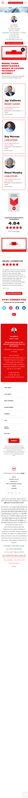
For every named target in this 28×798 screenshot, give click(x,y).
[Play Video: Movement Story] (14, 243)
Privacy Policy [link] (14, 479)
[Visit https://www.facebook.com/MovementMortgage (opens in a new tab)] (17, 308)
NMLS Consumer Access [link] (14, 483)
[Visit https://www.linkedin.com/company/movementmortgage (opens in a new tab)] (24, 308)
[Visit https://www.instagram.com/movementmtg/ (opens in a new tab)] (10, 308)
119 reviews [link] (17, 231)
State (6, 426)
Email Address (8, 400)
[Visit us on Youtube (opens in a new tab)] (16, 493)
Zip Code (7, 433)
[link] (3, 3)
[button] (26, 2)
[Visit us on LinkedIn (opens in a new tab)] (12, 493)
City (5, 420)
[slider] (14, 58)
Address (6, 413)
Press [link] (14, 486)
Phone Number (8, 407)
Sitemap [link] (14, 566)
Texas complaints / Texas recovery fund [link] (14, 560)
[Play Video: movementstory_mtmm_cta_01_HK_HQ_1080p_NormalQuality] (14, 51)
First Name (7, 387)
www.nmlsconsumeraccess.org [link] (13, 527)
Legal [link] (14, 477)
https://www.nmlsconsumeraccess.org (14, 557)
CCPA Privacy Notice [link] (14, 563)
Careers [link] (14, 488)
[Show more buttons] (24, 58)
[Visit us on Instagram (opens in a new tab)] (8, 493)
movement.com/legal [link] (8, 531)
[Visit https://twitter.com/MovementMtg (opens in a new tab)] (4, 308)
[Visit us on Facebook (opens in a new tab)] (19, 493)
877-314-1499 (8, 552)
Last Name (7, 394)
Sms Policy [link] (14, 481)
